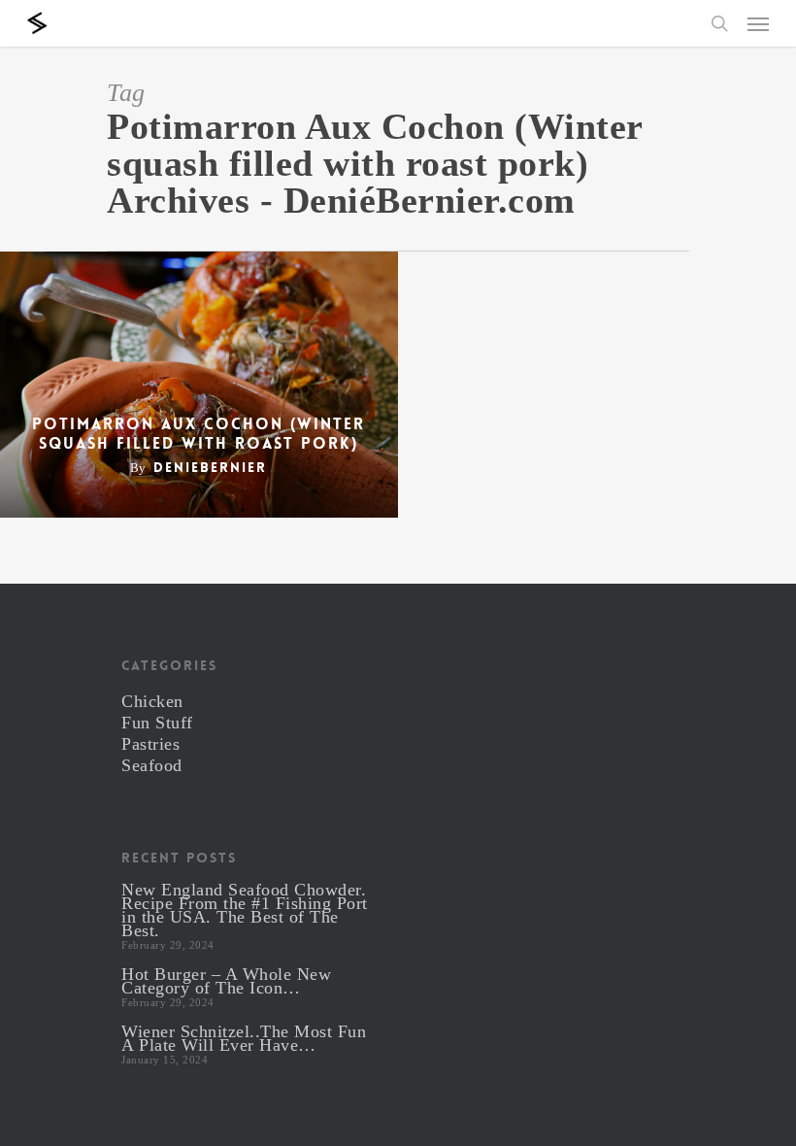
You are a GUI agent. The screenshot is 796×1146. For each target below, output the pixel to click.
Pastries (150, 744)
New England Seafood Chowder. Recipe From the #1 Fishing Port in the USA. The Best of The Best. (244, 910)
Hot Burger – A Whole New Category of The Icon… (226, 980)
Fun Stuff (157, 722)
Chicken (152, 701)
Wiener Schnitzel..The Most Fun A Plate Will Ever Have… (243, 1038)
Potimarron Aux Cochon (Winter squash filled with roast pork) (198, 434)
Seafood (151, 765)
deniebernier (210, 467)
